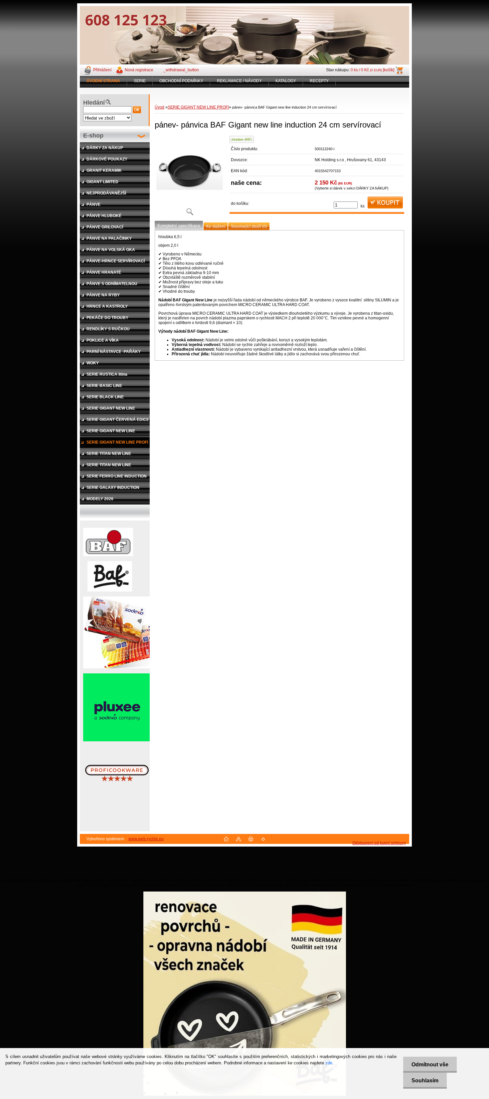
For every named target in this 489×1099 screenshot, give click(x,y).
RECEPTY (319, 81)
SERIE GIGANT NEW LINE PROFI (198, 107)
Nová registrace (139, 70)
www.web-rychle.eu (146, 839)
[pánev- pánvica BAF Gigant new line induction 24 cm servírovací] (189, 178)
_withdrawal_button (181, 70)
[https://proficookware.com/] (117, 795)
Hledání (94, 102)
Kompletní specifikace (178, 225)
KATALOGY (285, 81)
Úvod (159, 107)
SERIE (140, 81)
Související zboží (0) (249, 226)
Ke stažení (215, 226)
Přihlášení (102, 70)
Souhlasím (424, 1080)
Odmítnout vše (429, 1064)
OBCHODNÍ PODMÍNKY (181, 81)
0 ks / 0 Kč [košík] (372, 70)
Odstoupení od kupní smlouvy (379, 843)
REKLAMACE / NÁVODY (239, 81)
